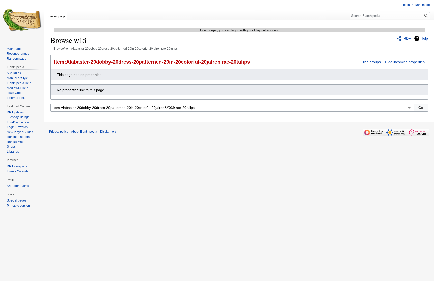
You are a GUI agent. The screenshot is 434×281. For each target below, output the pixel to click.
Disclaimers (108, 131)
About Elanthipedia (84, 131)
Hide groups (371, 62)
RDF (407, 38)
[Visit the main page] (22, 20)
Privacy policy (58, 131)
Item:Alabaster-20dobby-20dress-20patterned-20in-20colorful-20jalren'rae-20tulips (152, 62)
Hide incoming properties (405, 62)
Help (424, 38)
